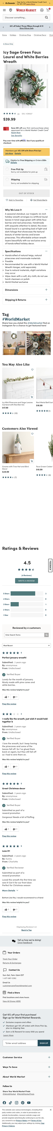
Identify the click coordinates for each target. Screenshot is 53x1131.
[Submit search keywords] (46, 17)
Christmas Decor (40, 35)
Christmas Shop (25, 35)
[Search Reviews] (46, 635)
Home (4, 35)
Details (18, 153)
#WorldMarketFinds (25, 1094)
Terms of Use (36, 1121)
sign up (44, 1043)
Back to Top (26, 930)
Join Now (9, 153)
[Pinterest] (22, 1102)
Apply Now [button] (16, 132)
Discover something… (15, 17)
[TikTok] (10, 1102)
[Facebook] (4, 1102)
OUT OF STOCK (26, 193)
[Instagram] (16, 1102)
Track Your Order (10, 959)
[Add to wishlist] (32, 370)
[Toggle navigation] (4, 10)
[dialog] (26, 1119)
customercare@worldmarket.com (17, 985)
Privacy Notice (21, 1121)
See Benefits (16, 135)
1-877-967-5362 (9, 978)
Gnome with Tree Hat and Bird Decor (15, 467)
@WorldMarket (9, 1094)
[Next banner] (50, 3)
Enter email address (16, 1043)
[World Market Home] (26, 10)
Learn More (30, 4)
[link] (47, 10)
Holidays (13, 35)
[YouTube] (28, 1102)
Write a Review (26, 580)
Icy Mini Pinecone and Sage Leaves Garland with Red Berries (17, 403)
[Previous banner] (3, 3)
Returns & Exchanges (12, 963)
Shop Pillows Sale (26, 28)
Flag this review (9, 703)
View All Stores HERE (12, 1001)
